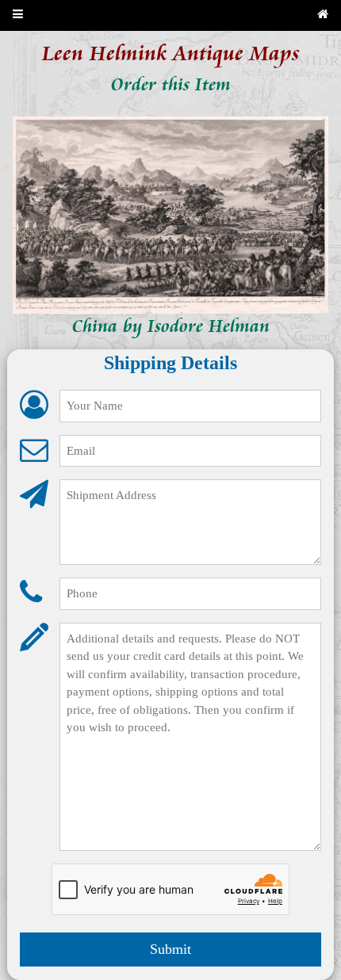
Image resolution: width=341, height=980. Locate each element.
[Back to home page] (323, 15)
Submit (170, 949)
